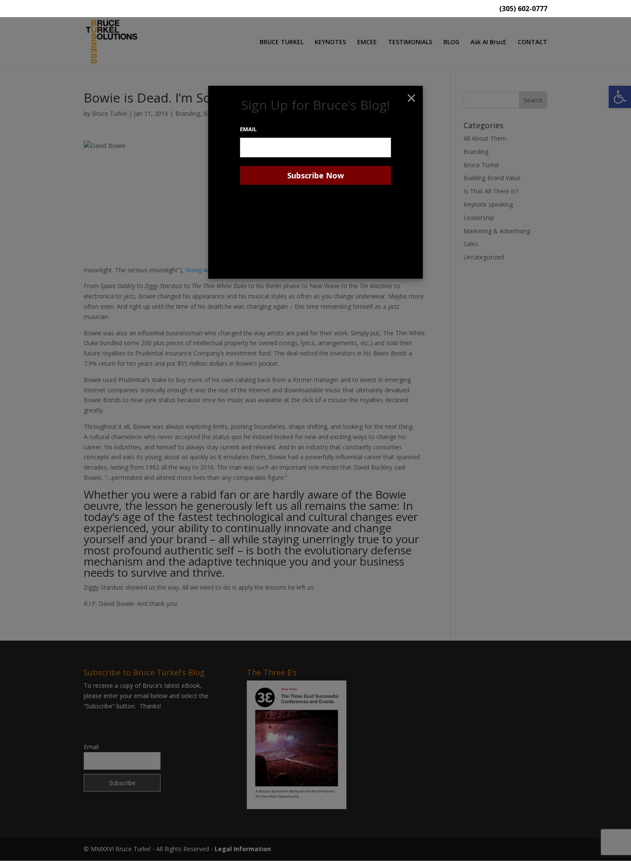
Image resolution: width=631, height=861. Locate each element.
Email (248, 129)
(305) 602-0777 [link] (523, 9)
